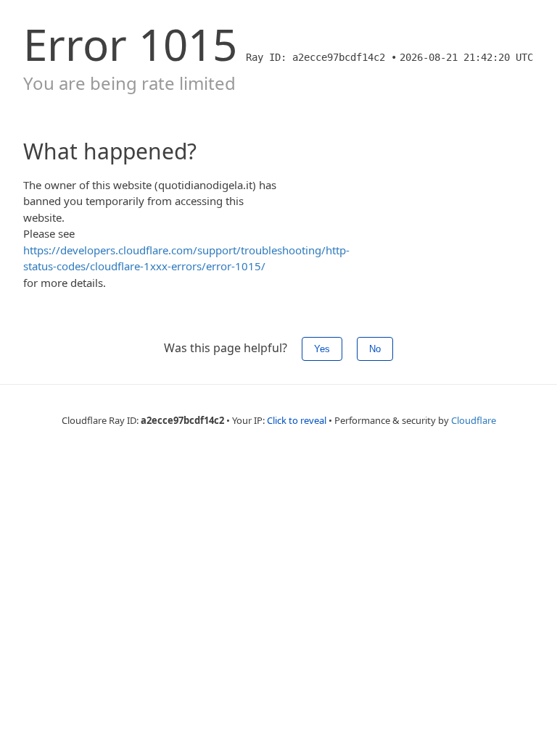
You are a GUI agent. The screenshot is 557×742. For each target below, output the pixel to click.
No (375, 348)
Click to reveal (296, 420)
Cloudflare (473, 420)
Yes (322, 348)
